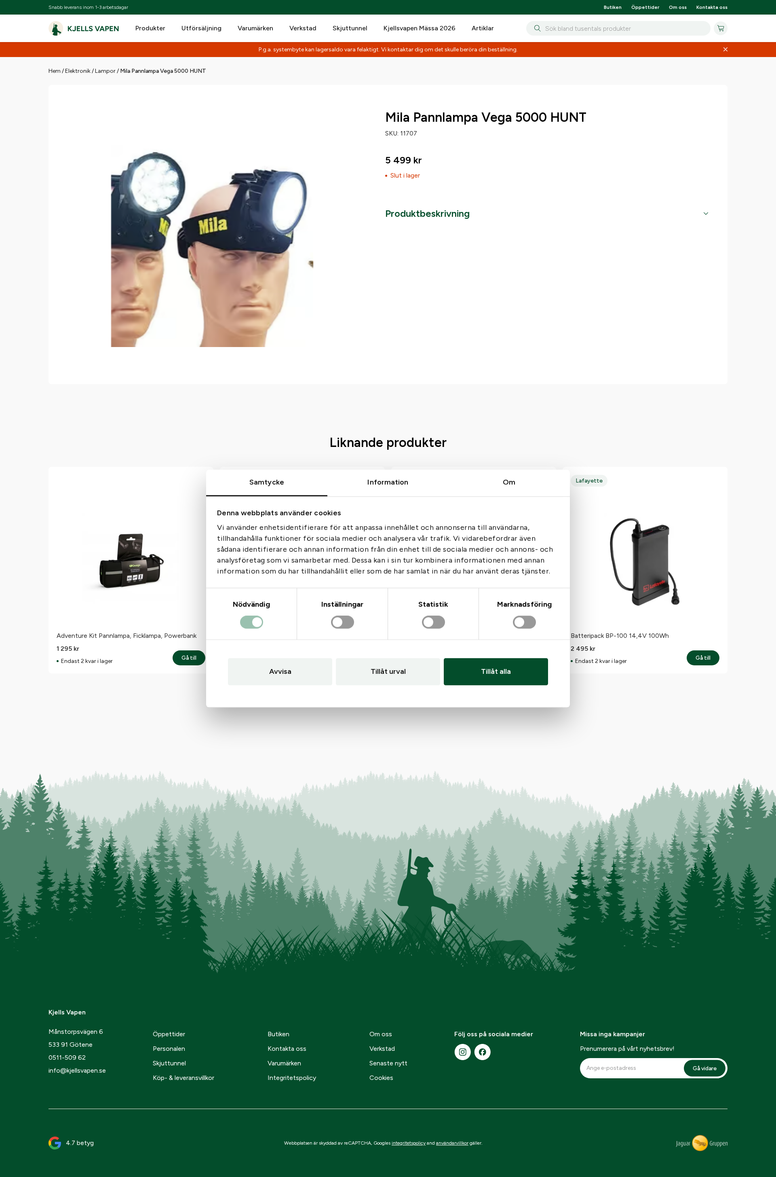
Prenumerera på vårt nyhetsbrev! (627, 1048)
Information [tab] (387, 482)
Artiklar (483, 28)
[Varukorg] (721, 28)
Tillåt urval (388, 671)
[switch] (342, 622)
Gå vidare (705, 1068)
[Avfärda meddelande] (725, 49)
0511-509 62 (67, 1057)
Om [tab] (509, 482)
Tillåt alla (496, 671)
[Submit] (535, 28)
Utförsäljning (201, 28)
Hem (54, 71)
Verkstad (302, 28)
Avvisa (280, 671)
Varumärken (255, 28)
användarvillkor (452, 1143)
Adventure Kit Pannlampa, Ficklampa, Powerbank (126, 635)
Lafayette (589, 480)
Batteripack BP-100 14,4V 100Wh (620, 635)
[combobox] (618, 28)
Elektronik (78, 71)
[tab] (546, 213)
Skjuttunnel (350, 28)
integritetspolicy (409, 1143)
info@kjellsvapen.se (77, 1070)
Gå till (193, 658)
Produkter (150, 28)
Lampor (105, 71)
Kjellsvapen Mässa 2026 (419, 28)
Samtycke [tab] (266, 482)
